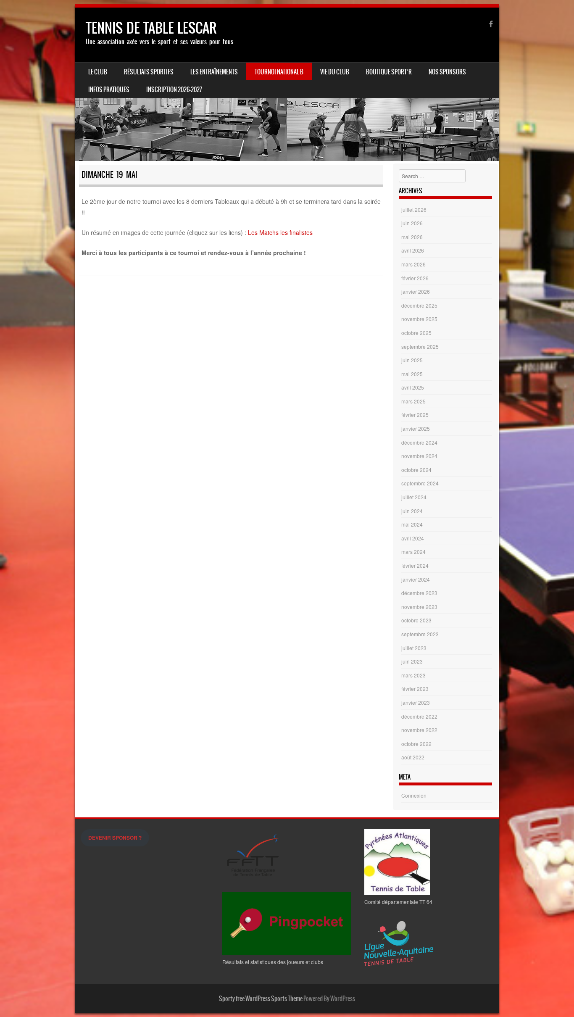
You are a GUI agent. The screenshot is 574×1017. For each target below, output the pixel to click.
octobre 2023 (416, 620)
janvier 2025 (415, 428)
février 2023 (415, 688)
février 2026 (415, 278)
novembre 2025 (419, 318)
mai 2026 (412, 236)
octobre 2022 (416, 743)
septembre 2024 (420, 483)
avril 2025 (412, 387)
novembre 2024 (419, 455)
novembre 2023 (419, 606)
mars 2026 (413, 264)
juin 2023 (412, 661)
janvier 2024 (415, 579)
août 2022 (412, 757)
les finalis (292, 232)
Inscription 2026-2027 (174, 89)
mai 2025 (412, 373)
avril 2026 (412, 250)
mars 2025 (413, 401)
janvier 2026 (415, 291)
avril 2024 (412, 538)
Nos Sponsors (447, 71)
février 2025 (415, 414)
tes (309, 232)
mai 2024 (412, 524)
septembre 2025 (420, 346)
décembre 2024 (419, 442)
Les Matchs (263, 232)
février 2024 (415, 565)
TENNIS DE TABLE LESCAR (151, 28)
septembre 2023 (420, 634)
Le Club (97, 71)
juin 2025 (412, 360)
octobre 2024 (416, 469)
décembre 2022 (419, 716)
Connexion (414, 795)
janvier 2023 (415, 702)
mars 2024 (413, 551)
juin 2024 (412, 510)
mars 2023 (413, 675)
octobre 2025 (416, 332)
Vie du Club (334, 71)
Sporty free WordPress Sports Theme (261, 998)
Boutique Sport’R (389, 71)
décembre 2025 (419, 305)
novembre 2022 (419, 729)
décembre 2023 (419, 592)
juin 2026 (412, 223)
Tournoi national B (279, 71)
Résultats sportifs (149, 71)
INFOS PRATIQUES (108, 89)
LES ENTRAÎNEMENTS (214, 71)
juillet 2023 (414, 647)
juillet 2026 (414, 209)
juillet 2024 (414, 497)
